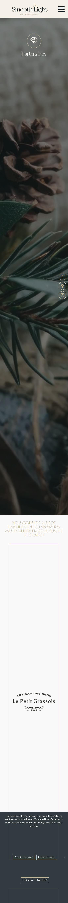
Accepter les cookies (24, 856)
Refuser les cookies (46, 856)
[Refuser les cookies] (64, 857)
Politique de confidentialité (35, 880)
